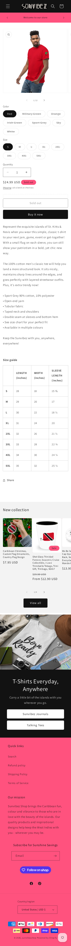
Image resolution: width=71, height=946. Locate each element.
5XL (40, 156)
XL (46, 147)
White (13, 132)
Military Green (33, 114)
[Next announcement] (63, 17)
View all (35, 603)
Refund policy (16, 765)
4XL (26, 156)
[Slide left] (26, 100)
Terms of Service (18, 783)
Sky (60, 123)
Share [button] (10, 480)
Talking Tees (35, 725)
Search (12, 756)
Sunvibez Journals (35, 714)
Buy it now (35, 214)
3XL (11, 156)
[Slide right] (44, 100)
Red (11, 114)
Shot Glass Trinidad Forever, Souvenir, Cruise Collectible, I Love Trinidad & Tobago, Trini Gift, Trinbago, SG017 (46, 562)
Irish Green (16, 123)
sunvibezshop (29, 937)
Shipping (7, 187)
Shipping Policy (17, 774)
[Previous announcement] (7, 17)
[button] (8, 6)
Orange (58, 114)
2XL (59, 147)
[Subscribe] (55, 855)
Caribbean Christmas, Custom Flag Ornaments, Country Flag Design (16, 554)
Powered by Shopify (47, 937)
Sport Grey (41, 123)
